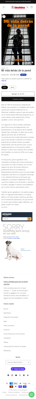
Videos (6, 342)
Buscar (6, 309)
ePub (12, 87)
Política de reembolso (14, 392)
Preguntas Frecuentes (11, 317)
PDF (4, 87)
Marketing (7, 350)
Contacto (7, 330)
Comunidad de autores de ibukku (15, 346)
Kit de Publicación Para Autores (14, 334)
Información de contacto (25, 395)
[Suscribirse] (28, 362)
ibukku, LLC (16, 390)
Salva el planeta (9, 325)
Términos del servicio (11, 395)
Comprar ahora (18, 99)
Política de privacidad (28, 392)
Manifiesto (7, 313)
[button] (4, 7)
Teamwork (7, 338)
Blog (5, 321)
